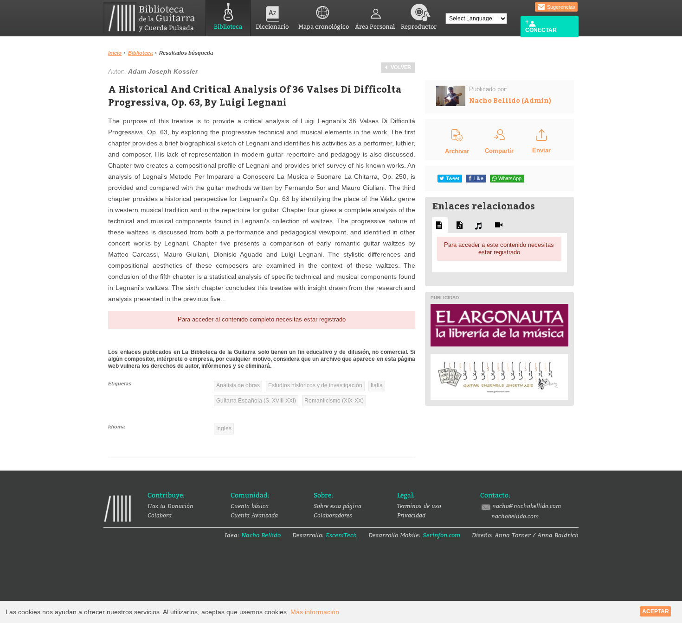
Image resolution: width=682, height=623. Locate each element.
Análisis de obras (238, 385)
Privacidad (411, 515)
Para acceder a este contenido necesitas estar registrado (499, 248)
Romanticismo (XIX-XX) (334, 400)
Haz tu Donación (170, 506)
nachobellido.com (515, 516)
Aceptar (655, 611)
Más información (314, 612)
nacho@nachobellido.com (526, 506)
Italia (377, 385)
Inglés (224, 428)
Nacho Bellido (261, 535)
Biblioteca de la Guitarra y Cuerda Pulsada (152, 17)
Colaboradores (333, 515)
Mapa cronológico (323, 26)
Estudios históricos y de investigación (315, 385)
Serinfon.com (441, 535)
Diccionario (272, 26)
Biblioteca (228, 26)
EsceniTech (341, 535)
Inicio (115, 53)
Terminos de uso (419, 506)
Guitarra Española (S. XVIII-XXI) (256, 400)
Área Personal (375, 26)
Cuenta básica (250, 506)
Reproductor (419, 26)
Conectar (541, 30)
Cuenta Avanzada (254, 515)
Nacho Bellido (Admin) (510, 100)
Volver (401, 67)
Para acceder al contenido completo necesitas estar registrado (262, 319)
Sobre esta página (337, 506)
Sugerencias (560, 7)
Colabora (160, 515)
